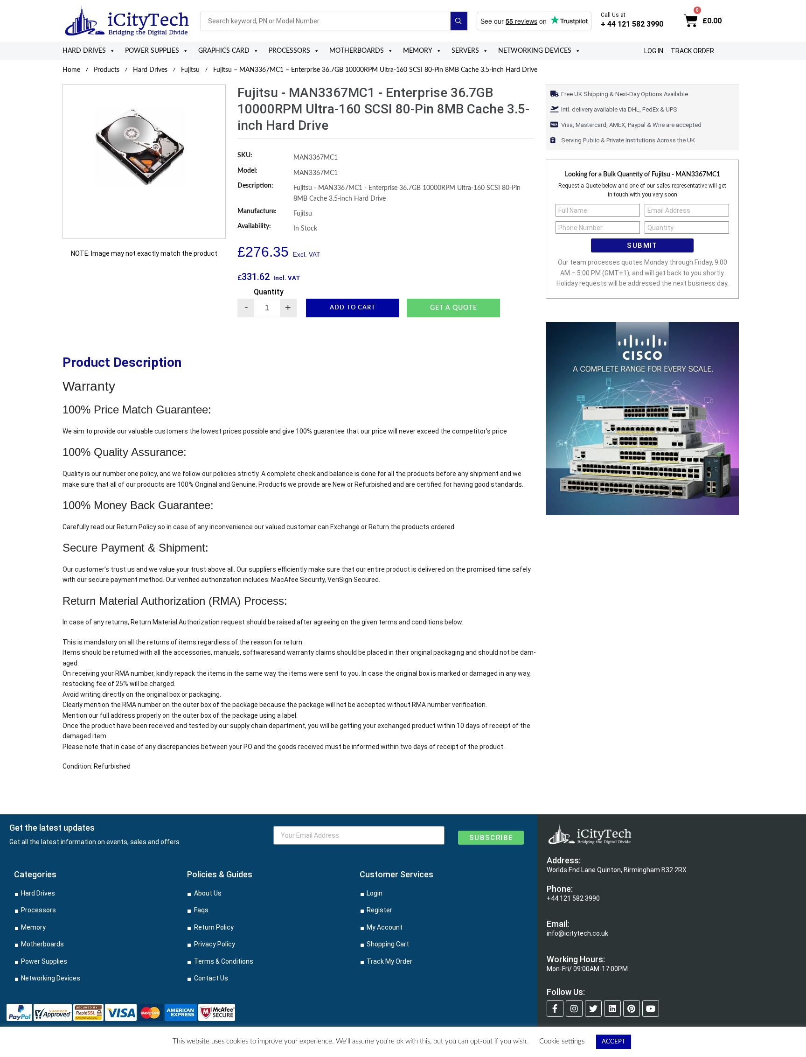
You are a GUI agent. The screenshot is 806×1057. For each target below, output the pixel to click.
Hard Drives (84, 51)
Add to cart (352, 308)
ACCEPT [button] (613, 1042)
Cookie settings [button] (561, 1041)
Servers (465, 51)
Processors (289, 51)
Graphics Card (224, 51)
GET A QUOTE (453, 308)
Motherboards (356, 51)
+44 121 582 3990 (573, 898)
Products (106, 70)
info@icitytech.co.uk (577, 933)
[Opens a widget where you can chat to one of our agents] (771, 1040)
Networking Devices (534, 51)
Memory (417, 51)
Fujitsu (190, 70)
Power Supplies (152, 51)
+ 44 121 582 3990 (632, 24)
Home (71, 70)
